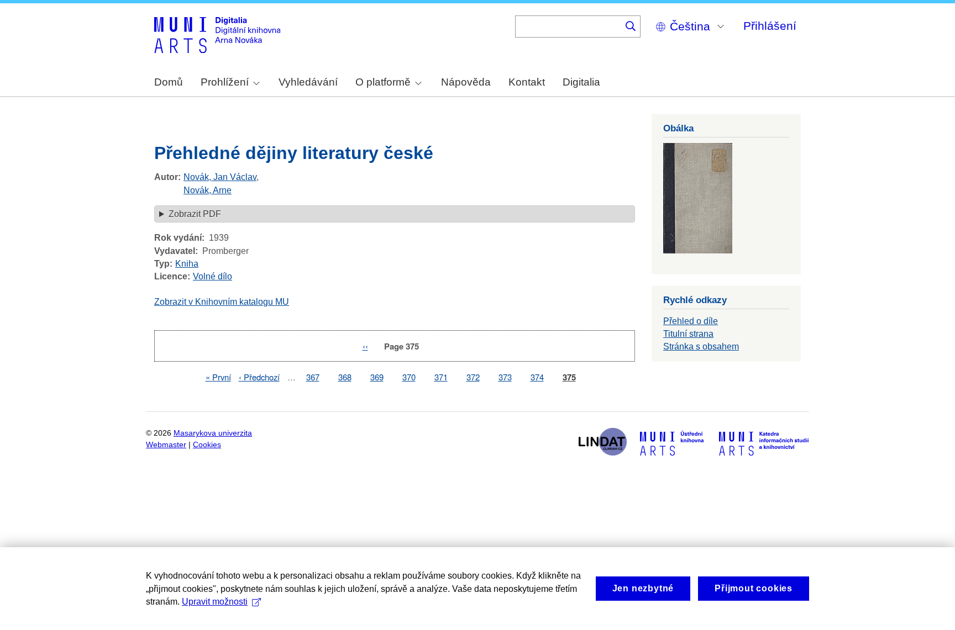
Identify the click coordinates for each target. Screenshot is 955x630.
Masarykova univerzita (213, 433)
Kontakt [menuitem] (526, 82)
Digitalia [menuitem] (581, 82)
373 (505, 377)
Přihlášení (769, 25)
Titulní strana (688, 333)
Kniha (186, 263)
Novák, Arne (207, 190)
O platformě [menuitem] (383, 82)
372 (473, 377)
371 (441, 377)
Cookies (207, 445)
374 (537, 377)
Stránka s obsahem (701, 346)
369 (377, 377)
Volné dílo (212, 276)
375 (569, 377)
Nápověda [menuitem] (466, 82)
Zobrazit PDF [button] (195, 214)
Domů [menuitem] (168, 82)
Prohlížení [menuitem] (225, 82)
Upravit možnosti (215, 601)
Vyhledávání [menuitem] (308, 82)
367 (312, 377)
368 (344, 377)
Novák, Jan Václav (219, 177)
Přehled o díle (690, 321)
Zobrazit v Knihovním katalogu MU (221, 301)
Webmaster (166, 445)
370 (409, 377)
